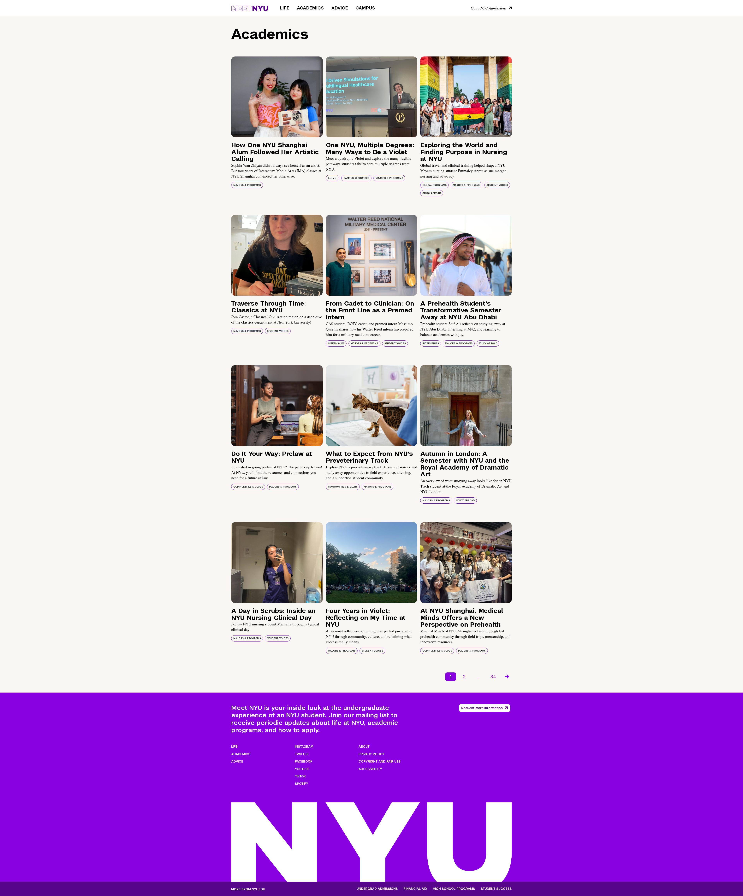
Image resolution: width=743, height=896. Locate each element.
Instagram (304, 747)
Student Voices (497, 185)
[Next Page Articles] (507, 676)
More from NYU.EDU (248, 889)
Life (284, 8)
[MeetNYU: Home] (249, 8)
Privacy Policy (371, 754)
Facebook (303, 761)
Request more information (482, 708)
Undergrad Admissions (377, 888)
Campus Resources (356, 178)
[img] (277, 96)
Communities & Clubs (248, 486)
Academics (310, 8)
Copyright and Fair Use (380, 761)
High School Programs (454, 888)
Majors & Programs (247, 185)
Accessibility (370, 769)
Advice (339, 8)
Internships (336, 343)
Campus (365, 8)
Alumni (332, 178)
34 (493, 677)
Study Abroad (431, 193)
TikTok (300, 776)
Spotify (301, 784)
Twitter (302, 754)
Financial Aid (415, 888)
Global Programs (434, 185)
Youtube (302, 769)
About (364, 747)
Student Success (496, 888)
